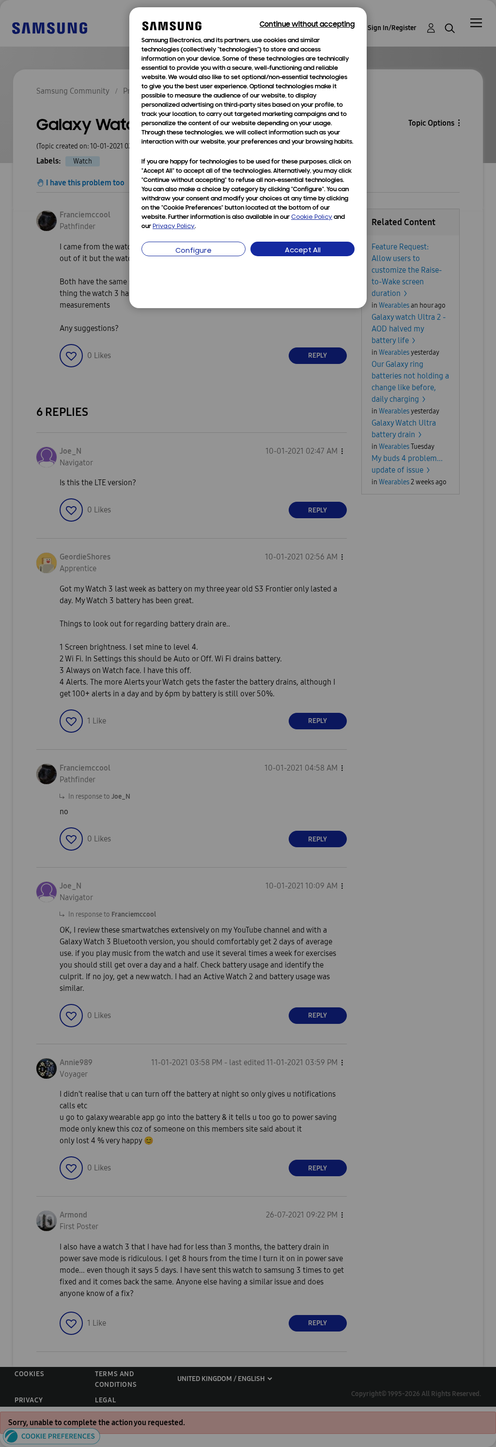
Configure (193, 251)
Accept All (303, 250)
